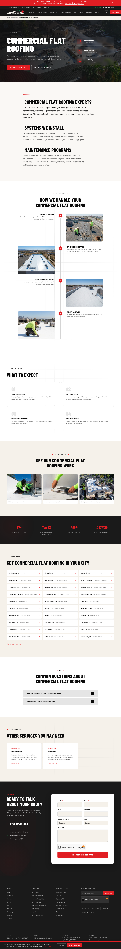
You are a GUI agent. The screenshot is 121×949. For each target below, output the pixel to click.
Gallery (9, 902)
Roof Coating (35, 912)
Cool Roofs (59, 915)
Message (60, 828)
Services (31, 12)
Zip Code (87, 810)
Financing (89, 12)
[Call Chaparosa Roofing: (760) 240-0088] (106, 12)
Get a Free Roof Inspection (74, 4)
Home (8, 17)
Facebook (85, 908)
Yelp (92, 912)
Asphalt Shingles (61, 892)
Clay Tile (58, 895)
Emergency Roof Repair (38, 905)
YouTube (105, 908)
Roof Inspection (36, 902)
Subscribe (109, 893)
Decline (61, 945)
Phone (60, 810)
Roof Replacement (37, 895)
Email (86, 801)
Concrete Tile (60, 899)
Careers (9, 918)
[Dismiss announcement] (113, 3)
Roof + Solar (53, 12)
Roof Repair (35, 892)
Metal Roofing (60, 902)
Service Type (89, 819)
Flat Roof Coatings (61, 905)
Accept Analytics (74, 945)
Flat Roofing (35, 908)
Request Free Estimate (82, 855)
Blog (75, 12)
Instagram (95, 908)
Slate (57, 912)
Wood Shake (60, 908)
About (81, 12)
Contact (97, 12)
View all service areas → (15, 644)
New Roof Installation (38, 899)
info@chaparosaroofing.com (43, 938)
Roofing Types (42, 12)
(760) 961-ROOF (23, 938)
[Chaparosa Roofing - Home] (15, 12)
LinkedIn (85, 912)
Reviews (9, 908)
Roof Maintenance (37, 915)
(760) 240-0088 (109, 7)
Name (60, 801)
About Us (10, 895)
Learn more (47, 946)
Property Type (63, 819)
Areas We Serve (65, 12)
